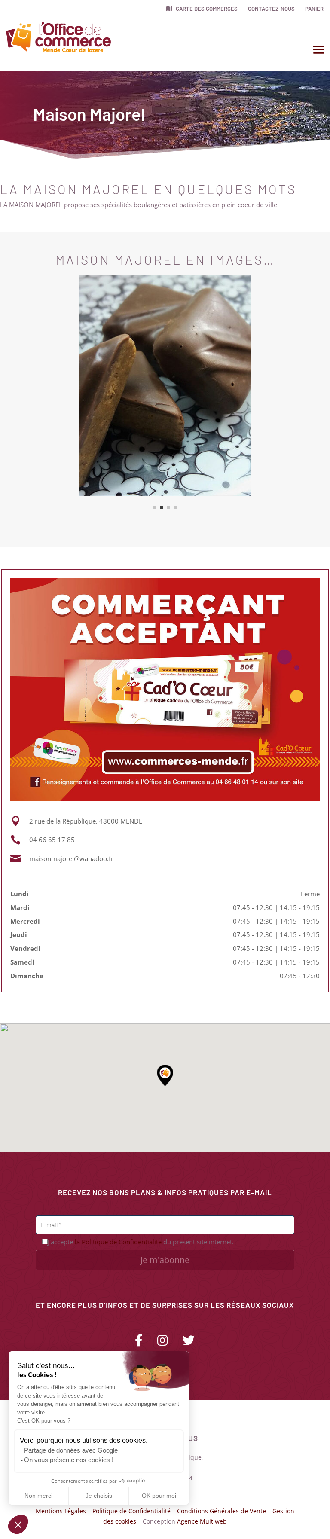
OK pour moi (159, 1495)
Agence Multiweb (202, 1521)
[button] (18, 1524)
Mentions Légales (61, 1511)
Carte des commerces (206, 8)
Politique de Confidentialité (131, 1511)
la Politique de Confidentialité (118, 1241)
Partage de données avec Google (71, 1450)
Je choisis (99, 1495)
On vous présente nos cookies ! (68, 1459)
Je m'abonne (165, 1260)
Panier (314, 8)
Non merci (38, 1495)
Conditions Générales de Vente (221, 1511)
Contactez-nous (271, 8)
